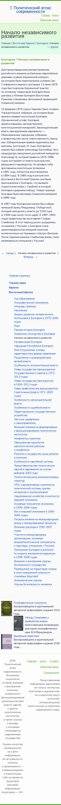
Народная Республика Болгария (33, 346)
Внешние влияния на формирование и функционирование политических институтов (35, 430)
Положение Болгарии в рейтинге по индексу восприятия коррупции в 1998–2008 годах (34, 553)
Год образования (24, 298)
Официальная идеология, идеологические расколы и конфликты (29, 446)
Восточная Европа (24, 43)
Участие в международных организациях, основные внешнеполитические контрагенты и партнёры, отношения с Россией (34, 540)
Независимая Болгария (28, 342)
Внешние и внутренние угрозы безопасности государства (32, 563)
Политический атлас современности (32, 10)
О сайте (54, 661)
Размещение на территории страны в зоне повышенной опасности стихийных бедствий (35, 572)
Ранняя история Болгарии (29, 329)
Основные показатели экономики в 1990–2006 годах (34, 505)
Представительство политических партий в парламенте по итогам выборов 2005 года (34, 469)
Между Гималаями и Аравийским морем (37, 619)
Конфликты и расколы (27, 438)
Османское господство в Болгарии (34, 334)
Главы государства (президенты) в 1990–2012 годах (33, 382)
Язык (17, 325)
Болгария (42, 43)
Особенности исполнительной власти (36, 365)
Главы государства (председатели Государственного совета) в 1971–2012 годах (35, 373)
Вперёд (28, 257)
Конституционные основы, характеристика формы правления (34, 351)
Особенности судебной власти (32, 407)
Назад (10, 253)
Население (20, 310)
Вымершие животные (26, 636)
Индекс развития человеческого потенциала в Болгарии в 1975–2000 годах (36, 318)
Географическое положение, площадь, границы (31, 304)
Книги (55, 15)
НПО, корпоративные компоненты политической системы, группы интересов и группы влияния (34, 488)
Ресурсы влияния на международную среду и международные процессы (36, 521)
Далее (54, 47)
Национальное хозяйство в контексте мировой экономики (36, 498)
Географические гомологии (30, 602)
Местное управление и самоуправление (26, 421)
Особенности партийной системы (33, 461)
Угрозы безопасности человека (33, 584)
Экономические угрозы (28, 580)
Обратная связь (49, 20)
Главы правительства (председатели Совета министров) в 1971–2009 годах (36, 392)
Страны (45, 15)
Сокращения (51, 672)
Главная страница (19, 275)
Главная (6, 43)
